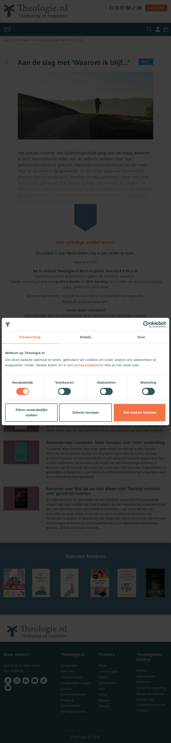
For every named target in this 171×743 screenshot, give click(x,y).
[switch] (64, 391)
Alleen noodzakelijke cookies (31, 412)
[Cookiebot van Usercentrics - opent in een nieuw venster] (146, 324)
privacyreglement (89, 365)
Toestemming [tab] (30, 337)
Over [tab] (141, 337)
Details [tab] (85, 337)
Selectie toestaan (85, 412)
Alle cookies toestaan (139, 412)
